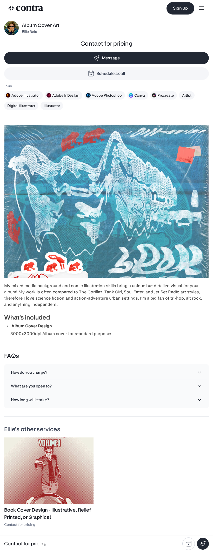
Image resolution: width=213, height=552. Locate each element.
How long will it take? (30, 400)
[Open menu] (201, 8)
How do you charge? (29, 372)
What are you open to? (31, 386)
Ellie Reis (29, 32)
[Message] (203, 544)
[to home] (26, 8)
